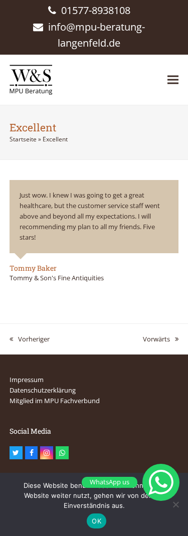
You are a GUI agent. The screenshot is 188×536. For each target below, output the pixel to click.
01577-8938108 (95, 10)
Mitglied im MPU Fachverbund (55, 400)
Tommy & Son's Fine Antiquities (57, 277)
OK (96, 521)
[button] (172, 79)
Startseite (23, 139)
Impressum (27, 379)
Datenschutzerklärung (43, 390)
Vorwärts (156, 339)
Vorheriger (30, 339)
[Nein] (175, 504)
